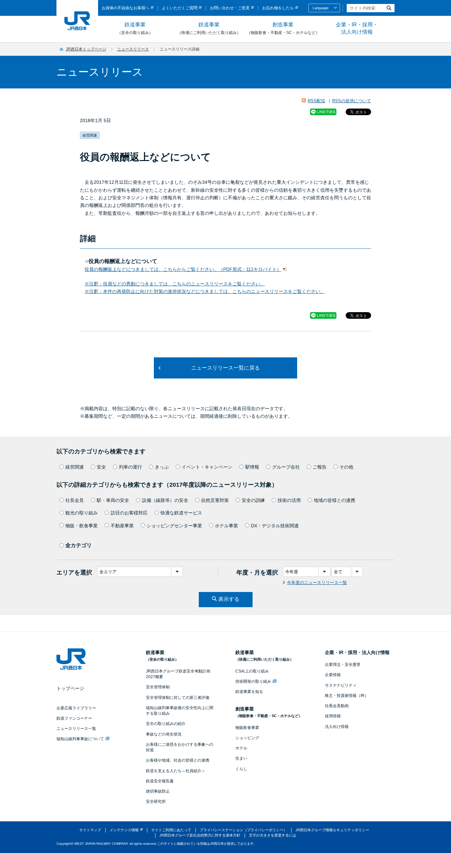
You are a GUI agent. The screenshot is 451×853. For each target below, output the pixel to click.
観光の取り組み (81, 512)
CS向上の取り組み (252, 671)
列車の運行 (130, 467)
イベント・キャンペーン (207, 467)
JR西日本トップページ (86, 49)
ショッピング (247, 738)
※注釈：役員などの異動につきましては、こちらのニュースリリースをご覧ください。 (175, 283)
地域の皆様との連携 (334, 500)
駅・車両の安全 (113, 500)
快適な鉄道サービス (181, 512)
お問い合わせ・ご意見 (230, 8)
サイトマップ (90, 830)
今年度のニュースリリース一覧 (317, 582)
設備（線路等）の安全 (165, 500)
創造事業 (283, 28)
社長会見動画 (337, 706)
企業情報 (333, 675)
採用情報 (333, 716)
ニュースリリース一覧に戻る (225, 368)
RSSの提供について (351, 100)
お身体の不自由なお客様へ (125, 8)
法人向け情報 (337, 727)
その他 (346, 467)
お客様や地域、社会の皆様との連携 (177, 760)
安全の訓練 (253, 500)
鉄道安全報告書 (160, 781)
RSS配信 (316, 100)
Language (321, 8)
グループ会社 (286, 467)
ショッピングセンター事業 (174, 525)
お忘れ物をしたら (278, 8)
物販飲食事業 (247, 728)
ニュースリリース (133, 49)
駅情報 (252, 467)
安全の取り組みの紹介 (166, 724)
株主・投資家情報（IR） (346, 696)
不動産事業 (122, 525)
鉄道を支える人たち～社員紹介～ (175, 771)
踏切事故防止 (158, 791)
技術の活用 (289, 500)
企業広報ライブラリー (76, 708)
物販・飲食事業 (81, 525)
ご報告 (320, 467)
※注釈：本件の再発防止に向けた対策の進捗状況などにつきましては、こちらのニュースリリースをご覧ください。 (205, 291)
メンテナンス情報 (124, 830)
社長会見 (74, 500)
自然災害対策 (215, 500)
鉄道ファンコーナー (74, 718)
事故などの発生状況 (164, 734)
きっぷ (162, 467)
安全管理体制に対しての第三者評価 (177, 698)
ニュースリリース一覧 (76, 729)
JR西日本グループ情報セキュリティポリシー (332, 830)
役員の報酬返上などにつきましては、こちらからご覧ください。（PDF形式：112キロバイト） (183, 269)
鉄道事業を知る (249, 692)
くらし (241, 769)
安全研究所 (156, 802)
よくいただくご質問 (179, 8)
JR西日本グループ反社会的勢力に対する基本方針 (199, 835)
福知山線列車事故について (80, 739)
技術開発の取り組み (253, 681)
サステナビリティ (341, 685)
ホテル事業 (226, 525)
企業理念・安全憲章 (343, 665)
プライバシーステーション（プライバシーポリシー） (243, 830)
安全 (101, 467)
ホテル (241, 748)
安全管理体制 (158, 687)
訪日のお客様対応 (129, 512)
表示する (228, 599)
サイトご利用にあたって (171, 830)
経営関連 (74, 467)
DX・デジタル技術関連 (275, 525)
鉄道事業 (135, 28)
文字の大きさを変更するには (272, 835)
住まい (241, 758)
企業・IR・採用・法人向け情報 (357, 28)
